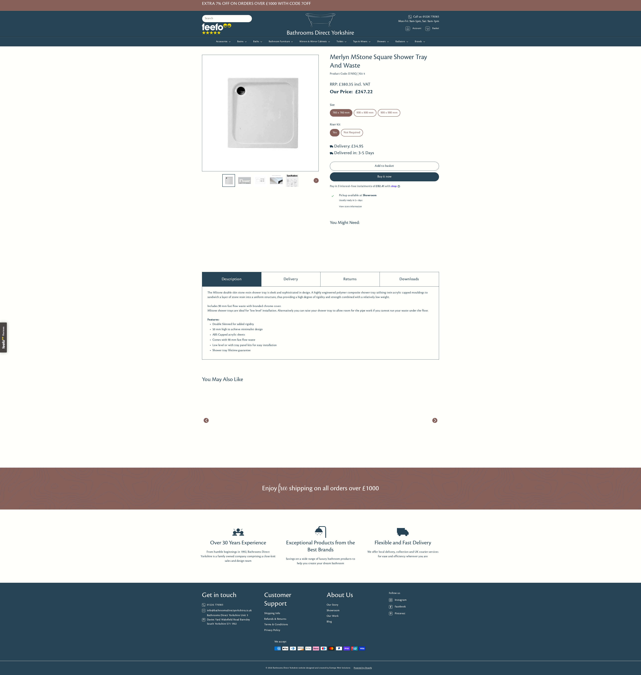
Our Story (332, 604)
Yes (335, 132)
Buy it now (384, 177)
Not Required (352, 132)
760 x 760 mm (341, 112)
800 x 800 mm (365, 112)
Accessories (222, 41)
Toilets (340, 41)
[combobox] (227, 18)
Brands (418, 41)
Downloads (409, 279)
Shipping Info (272, 613)
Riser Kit (335, 124)
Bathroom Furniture (279, 41)
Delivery (291, 279)
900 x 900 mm (389, 112)
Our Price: (341, 92)
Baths (256, 41)
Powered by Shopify (363, 668)
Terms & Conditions (276, 624)
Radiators (400, 41)
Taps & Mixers (360, 41)
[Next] (316, 180)
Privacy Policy (272, 630)
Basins (240, 41)
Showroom (333, 610)
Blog (329, 621)
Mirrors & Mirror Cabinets (313, 41)
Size (332, 105)
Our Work (333, 616)
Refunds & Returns (275, 619)
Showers (381, 41)
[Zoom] (260, 113)
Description (232, 279)
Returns (350, 279)
